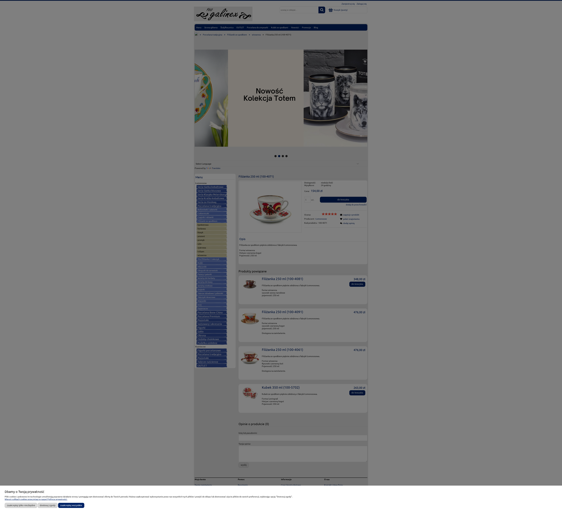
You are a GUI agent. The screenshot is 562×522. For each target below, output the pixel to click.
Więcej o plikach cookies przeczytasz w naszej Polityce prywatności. (36, 499)
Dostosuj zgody (47, 505)
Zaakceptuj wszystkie (71, 505)
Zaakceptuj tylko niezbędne (21, 505)
